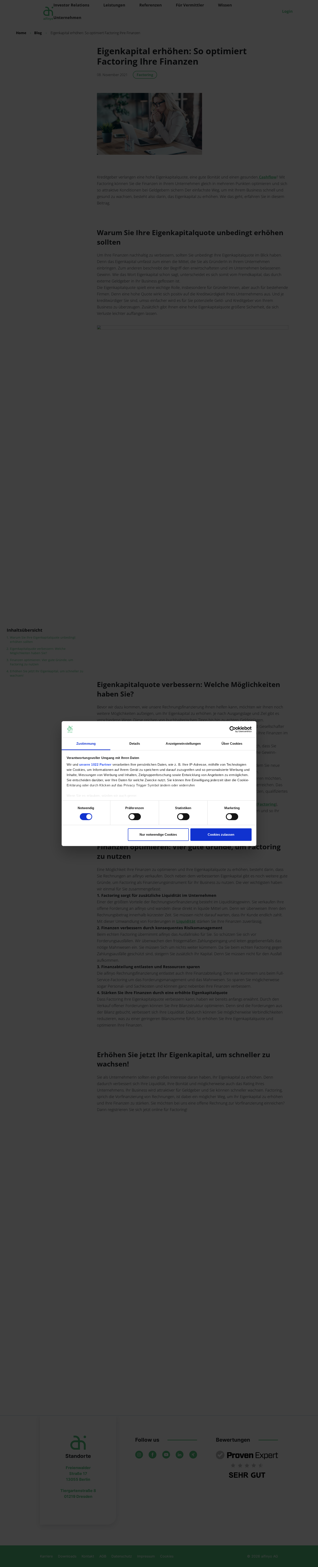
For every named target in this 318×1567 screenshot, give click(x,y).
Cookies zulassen (221, 834)
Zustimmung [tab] (86, 743)
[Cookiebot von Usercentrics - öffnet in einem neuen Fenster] (233, 729)
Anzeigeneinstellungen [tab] (183, 743)
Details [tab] (134, 743)
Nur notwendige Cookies (158, 834)
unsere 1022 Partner (95, 764)
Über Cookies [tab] (232, 743)
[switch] (134, 816)
